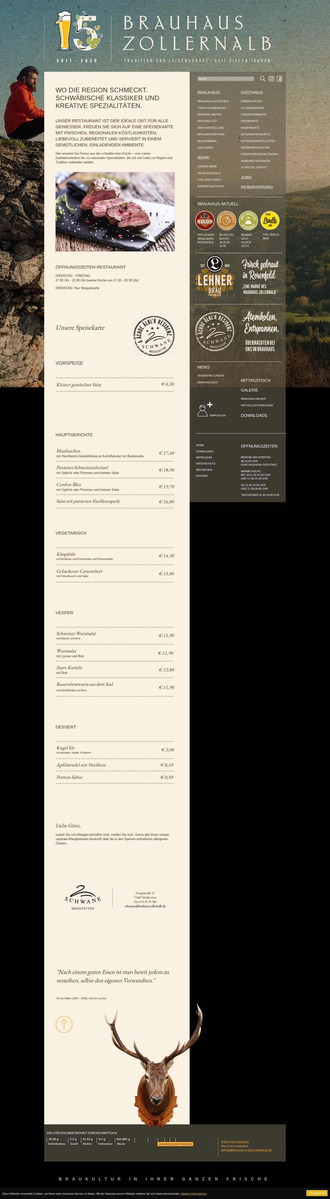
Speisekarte (250, 121)
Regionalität (207, 121)
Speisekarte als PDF (255, 147)
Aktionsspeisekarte (255, 134)
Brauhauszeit (208, 382)
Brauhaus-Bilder (253, 398)
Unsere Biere (207, 166)
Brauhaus (209, 92)
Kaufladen (205, 147)
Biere (204, 158)
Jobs (246, 177)
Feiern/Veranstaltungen (259, 154)
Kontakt (202, 475)
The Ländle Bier (209, 179)
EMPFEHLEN (217, 415)
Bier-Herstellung (211, 127)
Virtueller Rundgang (257, 405)
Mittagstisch (256, 380)
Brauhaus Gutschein (213, 101)
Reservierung (257, 187)
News (204, 367)
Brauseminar (207, 141)
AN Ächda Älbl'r (209, 173)
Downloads (254, 415)
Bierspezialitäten (211, 186)
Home (200, 445)
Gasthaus (252, 92)
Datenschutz (205, 463)
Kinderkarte (250, 127)
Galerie (249, 390)
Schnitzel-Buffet (254, 167)
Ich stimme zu (317, 1193)
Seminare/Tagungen (255, 160)
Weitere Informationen (194, 1193)
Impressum (204, 457)
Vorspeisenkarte (253, 114)
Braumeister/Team (211, 134)
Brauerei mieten (210, 114)
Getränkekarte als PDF (258, 141)
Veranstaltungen (211, 375)
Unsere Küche (251, 101)
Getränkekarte (252, 108)
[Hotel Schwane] (214, 350)
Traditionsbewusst (212, 108)
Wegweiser (204, 469)
